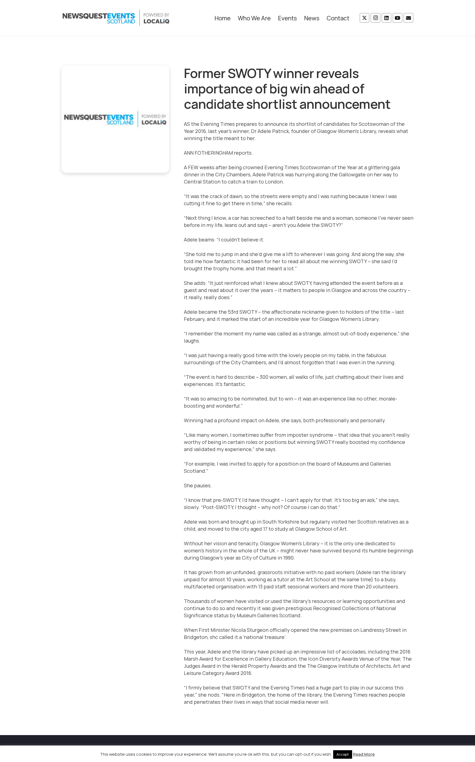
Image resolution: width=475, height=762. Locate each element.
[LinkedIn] (386, 18)
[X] (364, 18)
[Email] (408, 18)
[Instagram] (375, 18)
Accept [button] (342, 754)
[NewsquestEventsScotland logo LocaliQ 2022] (116, 18)
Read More (364, 754)
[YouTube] (397, 18)
